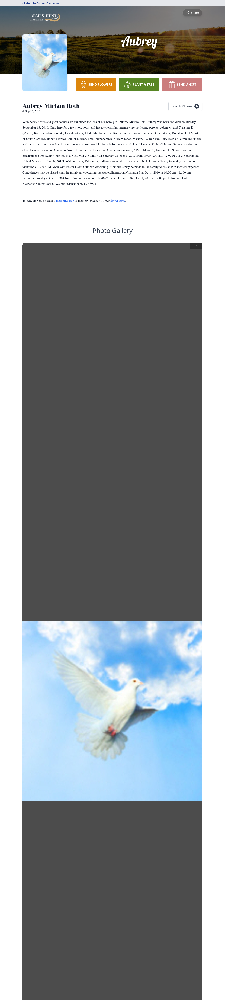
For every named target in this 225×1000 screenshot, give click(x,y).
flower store (117, 200)
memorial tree (65, 200)
